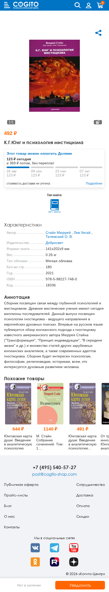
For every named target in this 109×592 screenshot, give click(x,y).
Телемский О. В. (59, 237)
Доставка (84, 495)
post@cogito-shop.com (54, 474)
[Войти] (89, 5)
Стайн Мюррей (58, 233)
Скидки (82, 516)
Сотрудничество (90, 484)
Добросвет (54, 243)
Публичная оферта (21, 484)
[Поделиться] (98, 33)
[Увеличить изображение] (98, 122)
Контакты (12, 527)
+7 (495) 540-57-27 (54, 467)
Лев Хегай (82, 233)
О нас (9, 516)
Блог (8, 506)
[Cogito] (26, 5)
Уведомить (80, 585)
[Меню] (7, 5)
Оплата (83, 506)
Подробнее (94, 183)
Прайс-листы (16, 495)
